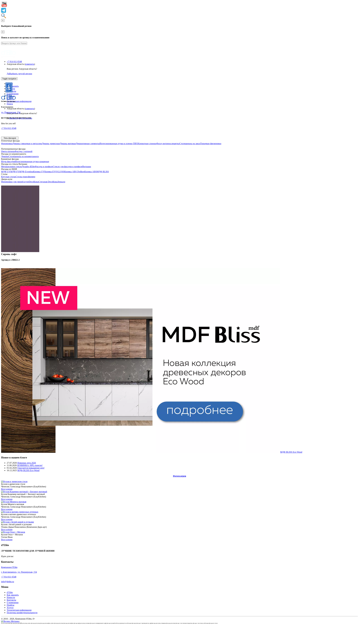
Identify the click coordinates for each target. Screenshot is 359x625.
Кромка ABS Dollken (74, 171)
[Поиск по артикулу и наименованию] (3, 17)
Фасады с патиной (23, 151)
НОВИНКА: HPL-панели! (29, 465)
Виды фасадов (8, 161)
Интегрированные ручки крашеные (32, 161)
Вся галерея (6, 489)
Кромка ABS (90, 171)
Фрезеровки (7, 143)
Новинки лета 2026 (26, 463)
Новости (11, 597)
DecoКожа (34, 181)
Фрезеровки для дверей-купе (15, 181)
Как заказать (13, 595)
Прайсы (10, 605)
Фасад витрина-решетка (167, 143)
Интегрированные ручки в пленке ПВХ (119, 143)
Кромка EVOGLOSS (54, 171)
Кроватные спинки (147, 143)
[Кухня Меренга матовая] (13, 502)
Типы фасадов (10, 138)
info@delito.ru (7, 581)
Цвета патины (8, 151)
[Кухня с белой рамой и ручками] (17, 522)
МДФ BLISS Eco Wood (291, 452)
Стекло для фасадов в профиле (67, 166)
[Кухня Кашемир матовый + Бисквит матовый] (24, 491)
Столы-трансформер (25, 176)
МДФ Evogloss (26, 171)
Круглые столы (8, 176)
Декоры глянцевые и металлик (27, 143)
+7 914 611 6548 (14, 61)
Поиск (10, 104)
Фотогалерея (179, 476)
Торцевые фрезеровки (210, 143)
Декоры (4, 156)
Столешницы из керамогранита (23, 156)
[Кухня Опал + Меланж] (13, 532)
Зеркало (61, 181)
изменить (29, 64)
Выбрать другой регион (20, 73)
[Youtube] (4, 6)
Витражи (86, 166)
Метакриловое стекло (11, 166)
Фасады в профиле (44, 166)
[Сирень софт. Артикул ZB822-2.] (20, 251)
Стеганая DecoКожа (48, 181)
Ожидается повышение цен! (30, 468)
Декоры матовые (68, 143)
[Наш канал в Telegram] (3, 12)
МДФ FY (14, 171)
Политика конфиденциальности (22, 612)
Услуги (10, 607)
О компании (13, 602)
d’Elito (10, 592)
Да (8, 73)
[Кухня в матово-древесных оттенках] (19, 512)
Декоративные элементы (88, 143)
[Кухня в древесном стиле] (14, 481)
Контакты (11, 600)
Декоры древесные (51, 143)
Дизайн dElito (28, 166)
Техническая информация (19, 101)
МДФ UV (5, 171)
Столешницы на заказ (189, 143)
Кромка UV (38, 171)
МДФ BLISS (103, 171)
